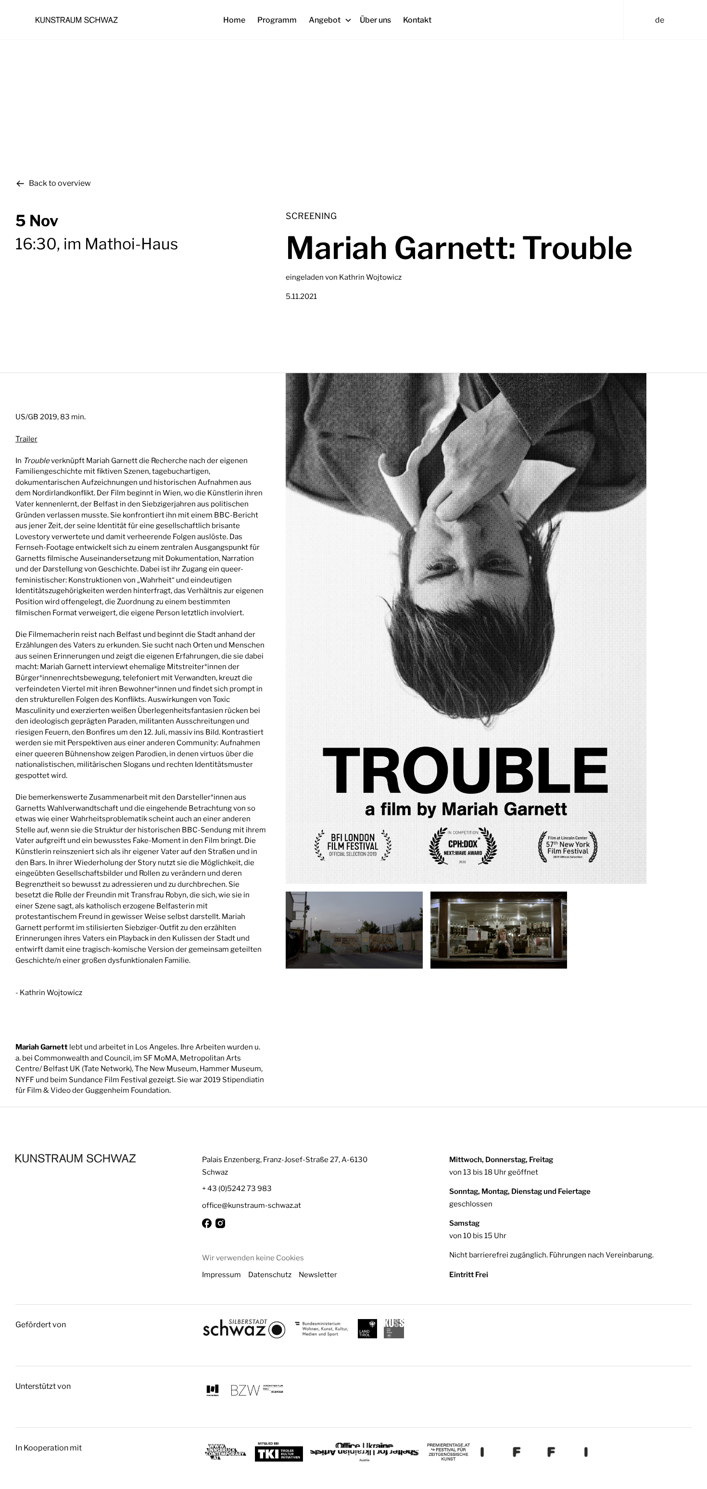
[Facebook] (207, 1223)
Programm (277, 20)
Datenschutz (269, 1274)
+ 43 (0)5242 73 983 (237, 1188)
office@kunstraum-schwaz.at (251, 1205)
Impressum (221, 1274)
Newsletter (318, 1274)
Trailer (26, 438)
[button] (334, 20)
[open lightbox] (489, 628)
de (659, 20)
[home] (122, 20)
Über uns (375, 20)
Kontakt (417, 20)
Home (234, 20)
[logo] (75, 1158)
